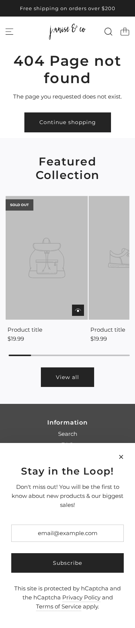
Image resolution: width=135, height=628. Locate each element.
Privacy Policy (81, 597)
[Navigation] (9, 31)
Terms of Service (58, 606)
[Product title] (47, 258)
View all (67, 377)
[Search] (108, 31)
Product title (25, 329)
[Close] (121, 457)
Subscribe (67, 563)
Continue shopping (67, 122)
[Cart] (125, 31)
